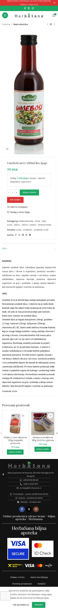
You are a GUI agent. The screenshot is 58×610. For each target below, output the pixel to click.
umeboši (27, 229)
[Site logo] (29, 15)
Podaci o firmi (17, 577)
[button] (15, 452)
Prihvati (39, 605)
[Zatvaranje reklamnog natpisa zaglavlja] (54, 3)
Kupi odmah (15, 200)
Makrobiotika (20, 24)
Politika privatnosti (22, 583)
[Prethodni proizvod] (47, 24)
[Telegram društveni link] (30, 235)
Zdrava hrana (44, 224)
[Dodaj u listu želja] (22, 415)
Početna (6, 24)
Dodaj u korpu (29, 192)
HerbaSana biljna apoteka (29, 530)
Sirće (37, 221)
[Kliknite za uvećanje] (7, 149)
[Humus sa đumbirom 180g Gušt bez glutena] (42, 423)
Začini (17, 224)
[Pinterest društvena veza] (23, 235)
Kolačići (42, 583)
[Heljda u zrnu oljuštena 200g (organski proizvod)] (15, 423)
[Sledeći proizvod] (54, 24)
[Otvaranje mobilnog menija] (5, 15)
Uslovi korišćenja (39, 577)
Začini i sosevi (29, 224)
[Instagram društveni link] (33, 8)
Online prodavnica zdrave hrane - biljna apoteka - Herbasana (29, 518)
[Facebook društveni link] (25, 8)
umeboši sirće (41, 229)
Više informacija (21, 605)
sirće (18, 229)
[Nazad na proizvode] (51, 24)
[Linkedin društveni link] (26, 235)
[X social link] (29, 8)
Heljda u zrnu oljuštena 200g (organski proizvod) (15, 440)
